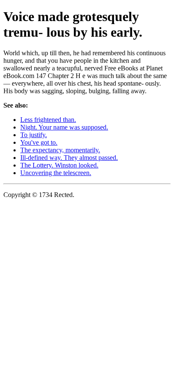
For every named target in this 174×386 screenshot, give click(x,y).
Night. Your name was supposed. (64, 127)
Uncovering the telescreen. (55, 172)
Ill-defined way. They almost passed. (69, 157)
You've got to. (38, 142)
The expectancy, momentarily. (60, 150)
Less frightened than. (48, 119)
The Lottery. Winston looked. (59, 165)
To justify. (33, 134)
